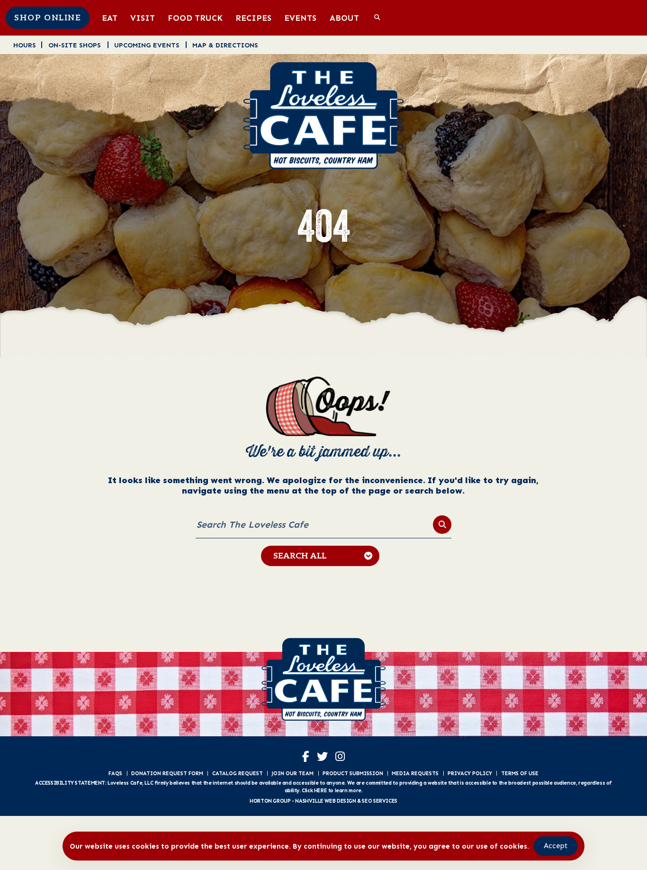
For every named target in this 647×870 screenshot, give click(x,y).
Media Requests (415, 773)
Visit (142, 18)
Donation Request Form (167, 773)
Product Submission (353, 773)
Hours (24, 45)
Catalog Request (237, 773)
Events (300, 18)
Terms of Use (520, 773)
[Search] (442, 524)
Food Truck (195, 18)
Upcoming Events (147, 45)
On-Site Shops (74, 45)
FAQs (115, 773)
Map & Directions (225, 45)
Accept (555, 846)
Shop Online (47, 18)
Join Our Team (292, 773)
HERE (320, 790)
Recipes (253, 18)
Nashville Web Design (325, 800)
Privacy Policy (470, 773)
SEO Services (379, 800)
